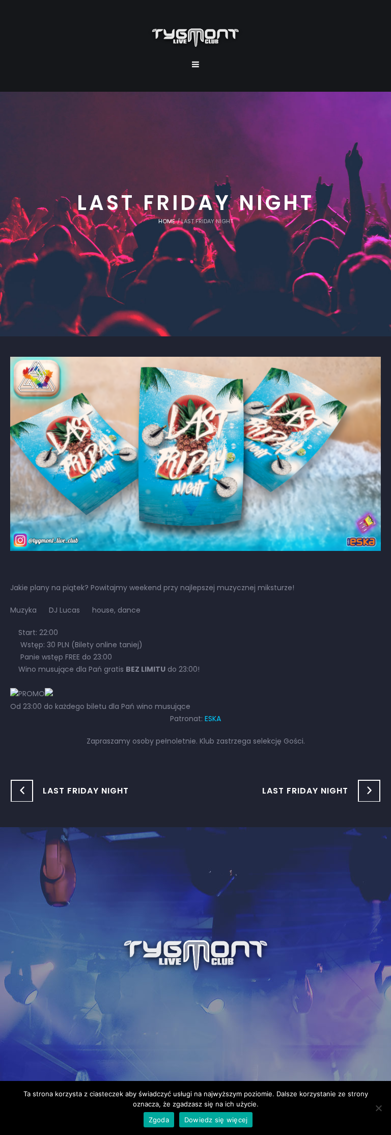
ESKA (213, 719)
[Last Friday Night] (195, 453)
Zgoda (159, 1120)
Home (166, 221)
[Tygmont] (196, 956)
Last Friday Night (86, 791)
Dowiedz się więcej (216, 1120)
